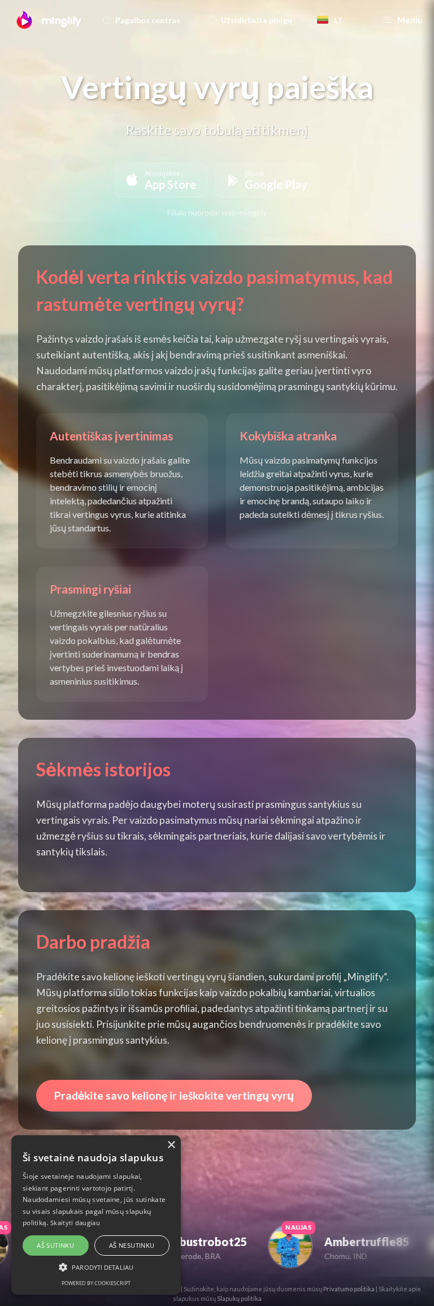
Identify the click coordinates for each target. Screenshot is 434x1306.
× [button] (171, 1145)
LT (338, 20)
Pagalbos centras (147, 20)
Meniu (410, 20)
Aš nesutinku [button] (132, 1245)
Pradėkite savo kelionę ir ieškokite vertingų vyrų (174, 1095)
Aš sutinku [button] (55, 1245)
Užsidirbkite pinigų (256, 20)
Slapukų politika (239, 1298)
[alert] (96, 1215)
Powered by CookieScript (96, 1283)
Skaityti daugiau (75, 1222)
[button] (96, 1267)
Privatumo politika (349, 1288)
